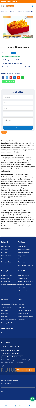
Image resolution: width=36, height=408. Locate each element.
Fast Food (19, 12)
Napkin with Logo (23, 313)
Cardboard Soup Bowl (24, 310)
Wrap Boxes (21, 256)
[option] (18, 27)
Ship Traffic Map (6, 383)
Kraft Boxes (4, 317)
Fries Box (11, 73)
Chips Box (17, 73)
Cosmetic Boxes (23, 278)
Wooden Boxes (6, 307)
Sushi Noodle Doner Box (25, 265)
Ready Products (6, 333)
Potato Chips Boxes (24, 250)
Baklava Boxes (5, 246)
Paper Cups (21, 307)
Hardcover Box (5, 281)
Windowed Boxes (23, 275)
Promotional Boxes (6, 275)
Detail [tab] (4, 132)
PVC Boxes (4, 310)
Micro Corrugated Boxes (8, 320)
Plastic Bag (21, 320)
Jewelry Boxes (22, 294)
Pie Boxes (4, 253)
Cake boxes (4, 250)
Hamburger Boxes (23, 253)
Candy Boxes (5, 259)
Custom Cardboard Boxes (9, 304)
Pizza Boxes (21, 262)
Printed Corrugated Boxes (25, 281)
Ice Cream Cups (6, 262)
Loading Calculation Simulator (10, 380)
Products (12, 12)
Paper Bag (21, 304)
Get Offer (18, 91)
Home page (4, 12)
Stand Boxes (21, 288)
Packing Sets (22, 246)
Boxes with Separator (24, 285)
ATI (2, 391)
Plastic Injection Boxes (8, 323)
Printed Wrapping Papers (25, 317)
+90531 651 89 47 (10, 353)
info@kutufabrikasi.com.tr (12, 357)
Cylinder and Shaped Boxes (9, 285)
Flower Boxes (5, 278)
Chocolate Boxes (6, 256)
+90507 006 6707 (10, 350)
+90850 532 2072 (10, 346)
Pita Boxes (21, 259)
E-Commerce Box (23, 291)
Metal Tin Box (5, 313)
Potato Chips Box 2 (18, 47)
